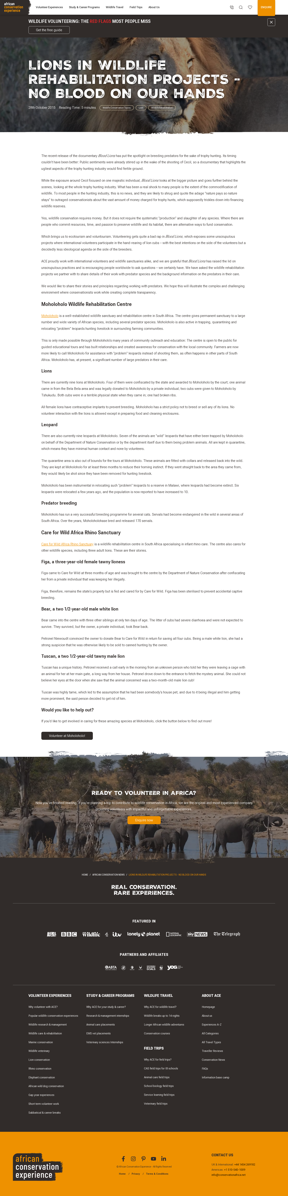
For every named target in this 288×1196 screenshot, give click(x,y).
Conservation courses (157, 1033)
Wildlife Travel (114, 7)
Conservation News (213, 1059)
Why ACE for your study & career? (106, 1007)
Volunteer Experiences (49, 7)
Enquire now (144, 820)
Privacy (136, 1173)
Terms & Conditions (157, 1173)
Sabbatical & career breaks (44, 1112)
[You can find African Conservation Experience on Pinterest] (144, 1160)
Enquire (266, 7)
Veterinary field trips (156, 1103)
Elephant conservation (41, 1077)
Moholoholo (49, 316)
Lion (141, 107)
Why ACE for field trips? (158, 1059)
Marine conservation (40, 1042)
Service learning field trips (159, 1094)
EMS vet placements (98, 1033)
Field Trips (136, 7)
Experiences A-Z (212, 1024)
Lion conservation (39, 1059)
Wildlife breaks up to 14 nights (162, 1015)
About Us (154, 7)
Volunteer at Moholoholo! (67, 736)
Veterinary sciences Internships (104, 1042)
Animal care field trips (157, 1077)
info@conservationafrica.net (229, 1174)
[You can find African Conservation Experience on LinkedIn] (164, 1160)
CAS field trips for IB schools (161, 1068)
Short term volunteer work (43, 1103)
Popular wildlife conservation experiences (53, 1015)
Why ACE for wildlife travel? (160, 1007)
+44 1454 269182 (244, 1164)
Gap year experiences (41, 1095)
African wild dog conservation (46, 1086)
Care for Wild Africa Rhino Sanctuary (67, 544)
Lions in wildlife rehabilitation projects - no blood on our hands (167, 874)
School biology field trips (159, 1086)
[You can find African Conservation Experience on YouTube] (154, 1160)
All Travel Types (211, 1042)
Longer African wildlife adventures (164, 1024)
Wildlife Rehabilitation (162, 107)
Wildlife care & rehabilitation (45, 1033)
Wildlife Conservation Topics (117, 107)
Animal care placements (100, 1024)
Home (85, 874)
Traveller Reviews (212, 1051)
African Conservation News (108, 874)
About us (207, 1015)
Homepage (208, 1007)
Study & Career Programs (84, 7)
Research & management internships (107, 1015)
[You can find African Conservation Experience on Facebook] (124, 1160)
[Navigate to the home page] (16, 7)
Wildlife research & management (47, 1024)
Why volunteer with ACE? (43, 1007)
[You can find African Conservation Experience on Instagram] (134, 1160)
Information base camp (215, 1077)
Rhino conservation (39, 1068)
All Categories (210, 1033)
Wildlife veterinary (39, 1051)
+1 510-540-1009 (234, 1169)
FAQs (205, 1068)
